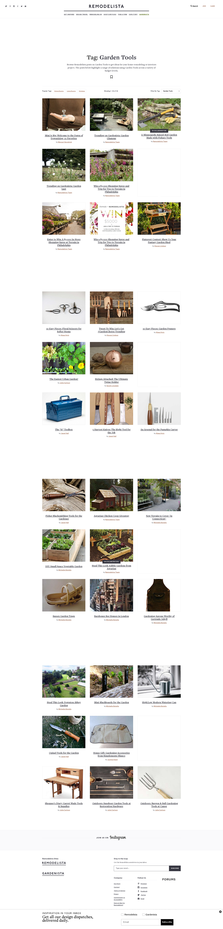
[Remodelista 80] (10, 6)
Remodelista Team (112, 142)
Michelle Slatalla (160, 522)
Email (142, 898)
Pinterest (144, 883)
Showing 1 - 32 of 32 (111, 91)
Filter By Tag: (155, 91)
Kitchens (82, 91)
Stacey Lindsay (160, 246)
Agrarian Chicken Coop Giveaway (111, 516)
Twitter (143, 895)
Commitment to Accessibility (119, 898)
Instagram (144, 887)
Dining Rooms (59, 91)
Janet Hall (65, 433)
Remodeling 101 (96, 14)
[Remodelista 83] (21, 6)
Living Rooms (71, 91)
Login (212, 6)
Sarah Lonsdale (112, 386)
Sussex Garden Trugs (64, 616)
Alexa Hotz (65, 335)
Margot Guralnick (65, 142)
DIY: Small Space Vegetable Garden (63, 566)
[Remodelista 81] (14, 6)
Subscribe (167, 922)
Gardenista (144, 14)
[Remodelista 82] (17, 6)
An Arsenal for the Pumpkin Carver (159, 430)
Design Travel (82, 14)
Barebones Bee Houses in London (111, 616)
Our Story (133, 14)
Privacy (116, 894)
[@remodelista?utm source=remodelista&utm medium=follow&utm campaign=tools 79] (6, 6)
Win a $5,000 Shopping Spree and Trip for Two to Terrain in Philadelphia (111, 189)
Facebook (144, 891)
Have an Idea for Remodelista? (119, 904)
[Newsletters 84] (25, 6)
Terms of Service (119, 890)
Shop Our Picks (110, 14)
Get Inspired (69, 14)
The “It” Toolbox (64, 430)
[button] (193, 6)
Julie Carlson (65, 383)
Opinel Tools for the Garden (64, 753)
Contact (117, 887)
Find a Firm (122, 14)
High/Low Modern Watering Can (159, 702)
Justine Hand (112, 760)
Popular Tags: (47, 91)
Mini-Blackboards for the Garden (111, 702)
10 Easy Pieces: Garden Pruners (159, 329)
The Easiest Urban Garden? (63, 379)
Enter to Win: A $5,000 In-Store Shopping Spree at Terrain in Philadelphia (63, 242)
